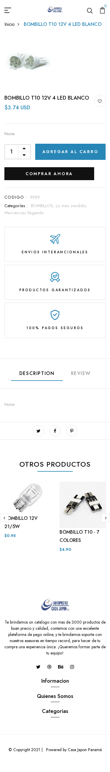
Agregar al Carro (71, 152)
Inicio (9, 24)
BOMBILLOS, (43, 205)
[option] (27, 515)
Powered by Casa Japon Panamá (73, 750)
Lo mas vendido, (71, 205)
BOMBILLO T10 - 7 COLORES (79, 536)
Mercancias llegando (24, 213)
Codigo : (15, 197)
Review (81, 373)
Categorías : (16, 205)
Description (37, 373)
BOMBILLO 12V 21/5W (21, 522)
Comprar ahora (49, 174)
